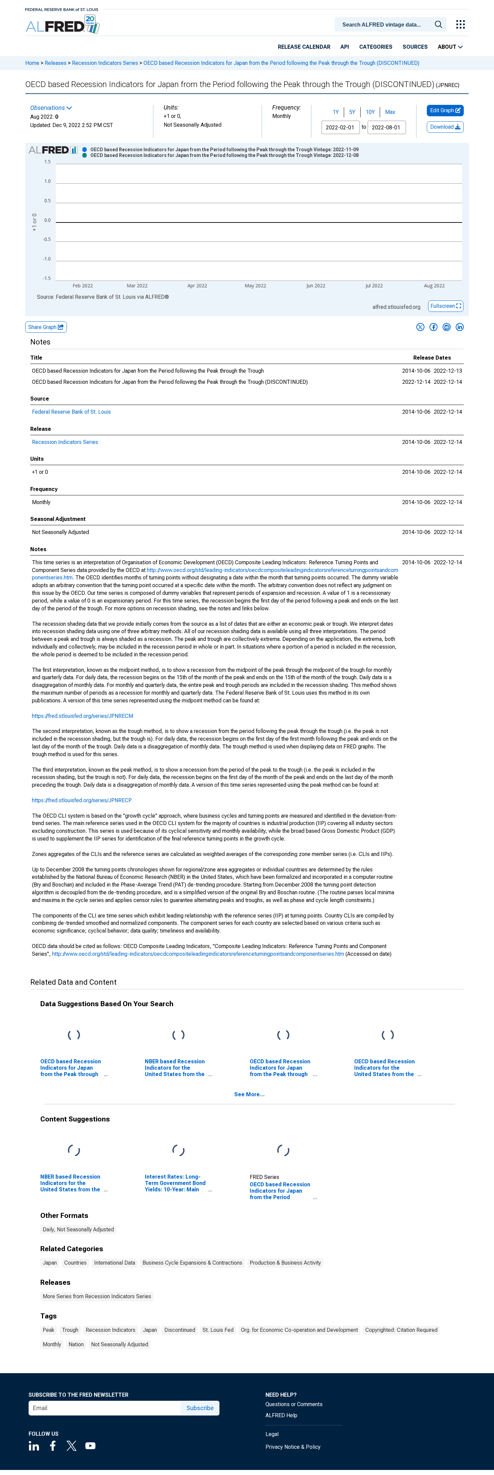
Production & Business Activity (285, 1263)
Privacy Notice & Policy (293, 1447)
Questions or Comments (294, 1404)
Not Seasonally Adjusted (119, 1344)
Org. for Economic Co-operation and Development (299, 1330)
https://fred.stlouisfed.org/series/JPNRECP (82, 800)
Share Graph (43, 327)
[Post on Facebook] (433, 327)
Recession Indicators (110, 1330)
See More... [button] (249, 1094)
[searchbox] (392, 25)
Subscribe (200, 1407)
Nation (76, 1344)
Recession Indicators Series (105, 63)
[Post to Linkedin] (460, 327)
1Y (336, 112)
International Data (114, 1263)
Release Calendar (304, 47)
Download (442, 127)
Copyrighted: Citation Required (401, 1330)
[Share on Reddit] (447, 327)
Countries (75, 1263)
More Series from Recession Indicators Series (97, 1296)
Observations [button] (48, 108)
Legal (272, 1434)
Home (32, 63)
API (344, 47)
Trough (70, 1330)
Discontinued (179, 1330)
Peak (48, 1330)
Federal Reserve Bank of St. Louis (71, 412)
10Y (370, 112)
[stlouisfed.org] (61, 9)
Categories (376, 47)
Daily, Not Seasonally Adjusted (78, 1229)
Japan (50, 1263)
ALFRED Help (281, 1415)
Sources (415, 47)
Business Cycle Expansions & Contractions (192, 1263)
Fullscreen (443, 306)
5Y (352, 112)
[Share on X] (420, 327)
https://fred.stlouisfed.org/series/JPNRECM (82, 716)
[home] (63, 24)
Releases (56, 63)
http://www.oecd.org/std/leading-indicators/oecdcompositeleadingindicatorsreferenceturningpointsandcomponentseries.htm (198, 954)
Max (390, 112)
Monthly (52, 1344)
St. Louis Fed (218, 1330)
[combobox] (392, 24)
